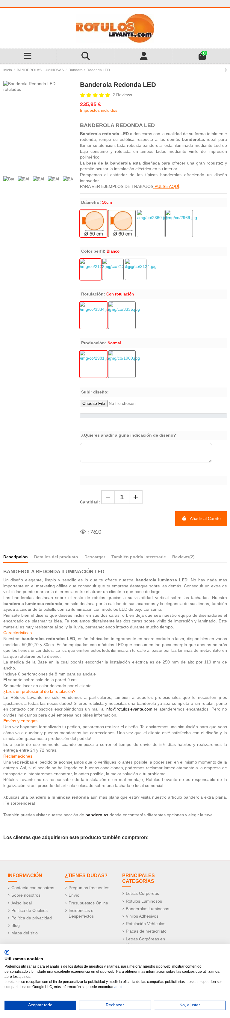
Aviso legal (21, 903)
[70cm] (150, 223)
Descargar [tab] (94, 556)
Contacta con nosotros (32, 887)
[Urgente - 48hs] (121, 364)
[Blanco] (90, 269)
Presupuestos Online (88, 903)
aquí (118, 987)
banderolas (96, 814)
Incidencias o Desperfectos (81, 913)
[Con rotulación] (93, 315)
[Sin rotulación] (121, 315)
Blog (15, 925)
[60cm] (121, 223)
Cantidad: (90, 502)
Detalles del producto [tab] (56, 556)
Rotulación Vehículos (145, 923)
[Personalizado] (135, 269)
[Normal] (93, 364)
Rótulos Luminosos (144, 901)
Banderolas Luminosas (147, 908)
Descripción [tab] (15, 556)
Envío (74, 895)
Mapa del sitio (24, 932)
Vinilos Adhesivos (142, 916)
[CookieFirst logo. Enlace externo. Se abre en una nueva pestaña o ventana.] (6, 952)
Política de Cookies (29, 910)
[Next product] (225, 70)
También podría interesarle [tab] (138, 556)
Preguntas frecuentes (89, 887)
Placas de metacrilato (146, 931)
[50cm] (93, 223)
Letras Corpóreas (142, 893)
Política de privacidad (31, 918)
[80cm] (179, 223)
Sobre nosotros (25, 895)
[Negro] (112, 269)
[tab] (183, 558)
